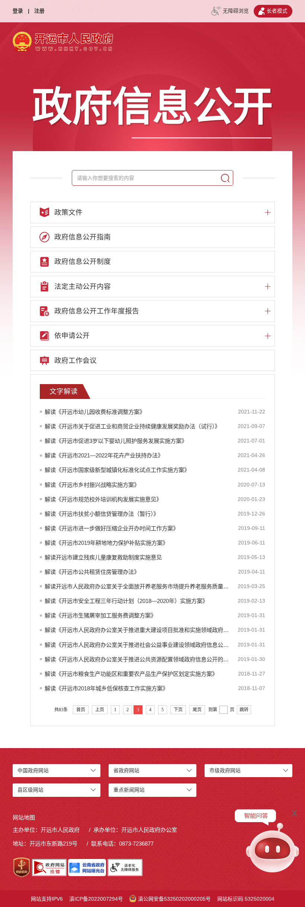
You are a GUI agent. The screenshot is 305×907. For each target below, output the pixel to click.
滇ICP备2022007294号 (96, 899)
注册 (39, 11)
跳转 (244, 709)
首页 (80, 709)
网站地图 (24, 817)
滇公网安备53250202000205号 (174, 899)
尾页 (197, 709)
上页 (99, 709)
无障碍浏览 (236, 11)
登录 (18, 11)
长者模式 (277, 11)
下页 (178, 709)
